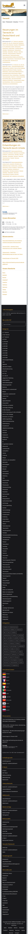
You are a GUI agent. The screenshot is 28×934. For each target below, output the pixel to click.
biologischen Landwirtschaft (9, 393)
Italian (7, 686)
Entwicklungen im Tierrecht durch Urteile (14, 146)
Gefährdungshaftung (7, 419)
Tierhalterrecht (10, 50)
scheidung (14, 167)
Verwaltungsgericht (7, 601)
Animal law (5, 847)
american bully (6, 164)
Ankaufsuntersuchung (7, 368)
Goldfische (12, 629)
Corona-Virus (5, 396)
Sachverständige (6, 510)
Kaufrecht (5, 439)
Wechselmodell (6, 159)
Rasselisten (5, 491)
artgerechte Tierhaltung (18, 43)
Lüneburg (5, 455)
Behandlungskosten (7, 384)
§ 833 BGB (5, 357)
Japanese (8, 696)
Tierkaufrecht (18, 50)
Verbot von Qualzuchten (16, 82)
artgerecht (12, 164)
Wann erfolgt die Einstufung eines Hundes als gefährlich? (13, 263)
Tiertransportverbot (14, 55)
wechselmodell (6, 176)
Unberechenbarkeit (14, 662)
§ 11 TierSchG (6, 332)
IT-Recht (4, 898)
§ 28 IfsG (5, 339)
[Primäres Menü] (24, 5)
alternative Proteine (7, 366)
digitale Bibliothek (7, 400)
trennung (16, 174)
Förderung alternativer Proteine (10, 69)
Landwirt (20, 165)
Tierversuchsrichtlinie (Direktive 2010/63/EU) (13, 57)
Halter (5, 632)
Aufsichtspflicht (6, 380)
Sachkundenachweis (7, 500)
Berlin (4, 273)
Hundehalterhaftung (7, 635)
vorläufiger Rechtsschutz (8, 607)
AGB (10, 314)
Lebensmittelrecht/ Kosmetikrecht (10, 791)
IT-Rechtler (5, 900)
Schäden (12, 648)
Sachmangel (5, 503)
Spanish (8, 683)
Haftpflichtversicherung (8, 428)
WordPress (13, 925)
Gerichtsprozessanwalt (8, 829)
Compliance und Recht (8, 884)
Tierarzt (4, 523)
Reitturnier (5, 496)
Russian (8, 709)
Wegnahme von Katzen (8, 612)
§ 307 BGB (5, 343)
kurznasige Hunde (7, 73)
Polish (7, 693)
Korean (7, 703)
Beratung (5, 387)
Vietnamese (8, 700)
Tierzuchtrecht (10, 58)
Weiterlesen (6, 114)
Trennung (17, 158)
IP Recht (4, 770)
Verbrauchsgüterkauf (7, 594)
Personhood (5, 48)
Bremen (4, 277)
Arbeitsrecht (5, 875)
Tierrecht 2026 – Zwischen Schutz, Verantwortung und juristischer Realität (12, 247)
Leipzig (4, 289)
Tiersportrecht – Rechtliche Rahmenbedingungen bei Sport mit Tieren (13, 253)
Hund (9, 632)
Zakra (19, 923)
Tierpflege (5, 51)
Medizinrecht (5, 803)
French (7, 680)
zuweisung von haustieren (18, 176)
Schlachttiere (11, 48)
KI (22, 71)
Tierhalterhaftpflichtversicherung (10, 535)
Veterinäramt (5, 603)
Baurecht (5, 877)
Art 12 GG (5, 371)
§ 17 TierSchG (14, 41)
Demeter (4, 398)
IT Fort (4, 896)
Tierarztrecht (11, 154)
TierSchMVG (5, 555)
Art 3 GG (4, 373)
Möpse (19, 73)
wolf (11, 176)
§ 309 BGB (5, 346)
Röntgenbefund (6, 498)
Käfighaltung (21, 44)
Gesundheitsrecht (7, 798)
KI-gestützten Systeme (9, 46)
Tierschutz (5, 53)
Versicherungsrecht (7, 598)
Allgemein (5, 364)
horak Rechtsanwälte (7, 833)
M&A (4, 905)
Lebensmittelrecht (7, 789)
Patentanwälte (6, 480)
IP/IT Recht (5, 772)
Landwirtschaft (6, 448)
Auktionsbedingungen (7, 382)
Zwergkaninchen (15, 665)
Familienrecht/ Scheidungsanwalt (10, 826)
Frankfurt (5, 282)
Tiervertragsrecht (6, 576)
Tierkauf (21, 154)
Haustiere (16, 44)
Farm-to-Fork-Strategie (8, 44)
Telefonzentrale (6, 521)
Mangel (4, 457)
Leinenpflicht (5, 450)
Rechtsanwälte (6, 494)
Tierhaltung (10, 169)
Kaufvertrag (21, 635)
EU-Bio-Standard (6, 409)
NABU (4, 852)
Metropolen (5, 462)
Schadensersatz (6, 512)
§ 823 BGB (5, 353)
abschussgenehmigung (17, 162)
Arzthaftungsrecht (7, 761)
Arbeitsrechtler (6, 822)
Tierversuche (5, 571)
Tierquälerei (10, 51)
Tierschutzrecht (6, 55)
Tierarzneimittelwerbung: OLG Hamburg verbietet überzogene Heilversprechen (12, 241)
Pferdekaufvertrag (7, 487)
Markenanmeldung (7, 775)
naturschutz (5, 167)
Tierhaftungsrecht (19, 48)
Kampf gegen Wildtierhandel (15, 71)
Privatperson (12, 643)
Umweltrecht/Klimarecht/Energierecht (11, 863)
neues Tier (5, 640)
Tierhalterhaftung (6, 537)
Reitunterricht (6, 646)
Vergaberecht (6, 866)
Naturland (5, 466)
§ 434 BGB (5, 348)
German (8, 673)
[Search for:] (14, 324)
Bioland (4, 391)
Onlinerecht (5, 907)
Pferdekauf (22, 640)
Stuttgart (5, 294)
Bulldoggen (5, 66)
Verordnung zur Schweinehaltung (10, 83)
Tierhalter (5, 50)
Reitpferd (17, 643)
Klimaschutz (18, 46)
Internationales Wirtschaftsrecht (10, 893)
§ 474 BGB (5, 350)
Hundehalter (14, 632)
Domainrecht (5, 887)
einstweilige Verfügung (8, 407)
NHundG (4, 469)
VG (3, 605)
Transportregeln (17, 58)
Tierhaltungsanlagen (14, 170)
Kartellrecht (5, 902)
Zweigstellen (5, 619)
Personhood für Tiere (7, 75)
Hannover (5, 287)
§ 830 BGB (5, 355)
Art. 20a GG (9, 43)
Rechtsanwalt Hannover (8, 840)
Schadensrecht (6, 514)
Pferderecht (5, 489)
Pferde (17, 640)
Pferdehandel (6, 485)
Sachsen (4, 507)
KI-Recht (4, 838)
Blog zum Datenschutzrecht (9, 882)
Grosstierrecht (6, 425)
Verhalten (21, 662)
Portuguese (8, 690)
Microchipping (14, 73)
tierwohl (12, 174)
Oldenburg (5, 475)
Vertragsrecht (6, 814)
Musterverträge (6, 812)
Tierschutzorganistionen (8, 562)
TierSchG (20, 51)
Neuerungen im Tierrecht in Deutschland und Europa (11, 34)
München (5, 292)
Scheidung (5, 154)
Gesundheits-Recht (7, 861)
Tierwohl (4, 58)
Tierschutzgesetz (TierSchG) (14, 53)
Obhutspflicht (6, 473)
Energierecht (5, 859)
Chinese (8, 706)
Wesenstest (5, 614)
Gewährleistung (6, 423)
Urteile (4, 587)
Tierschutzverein (6, 567)
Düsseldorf (5, 280)
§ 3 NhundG (5, 341)
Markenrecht (5, 779)
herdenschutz (14, 165)
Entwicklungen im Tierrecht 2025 (10, 258)
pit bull (10, 167)
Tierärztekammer (6, 525)
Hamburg (5, 285)
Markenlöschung (6, 777)
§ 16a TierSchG (6, 334)
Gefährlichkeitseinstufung (8, 421)
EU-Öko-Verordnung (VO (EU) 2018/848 (12, 412)
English (7, 677)
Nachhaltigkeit (6, 464)
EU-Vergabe (5, 889)
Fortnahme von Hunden (8, 416)
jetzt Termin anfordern (9, 232)
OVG (4, 478)
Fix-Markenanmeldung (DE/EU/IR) (10, 891)
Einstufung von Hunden (19, 152)
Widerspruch (5, 617)
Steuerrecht (5, 912)
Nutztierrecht (6, 471)
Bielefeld (5, 275)
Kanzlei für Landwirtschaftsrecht (10, 763)
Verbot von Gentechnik (8, 589)
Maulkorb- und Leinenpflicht (9, 460)
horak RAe (5, 831)
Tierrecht (16, 51)
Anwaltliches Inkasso (7, 873)
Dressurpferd (5, 403)
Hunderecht (5, 434)
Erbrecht (4, 824)
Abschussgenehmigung (16, 151)
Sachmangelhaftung (7, 505)
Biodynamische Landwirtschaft (9, 389)
